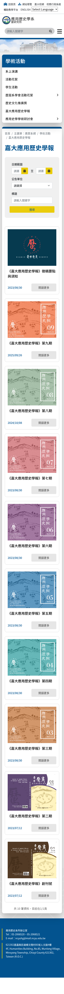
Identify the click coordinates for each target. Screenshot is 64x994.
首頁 (7, 133)
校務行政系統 (54, 4)
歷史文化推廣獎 (16, 103)
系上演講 (11, 71)
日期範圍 (17, 164)
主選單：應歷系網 (25, 133)
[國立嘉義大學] (19, 20)
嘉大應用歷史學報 (17, 111)
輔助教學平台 (11, 9)
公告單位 (17, 179)
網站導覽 (27, 4)
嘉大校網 (39, 4)
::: (3, 926)
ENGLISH (26, 9)
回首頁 (12, 4)
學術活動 (45, 133)
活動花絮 (11, 79)
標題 (14, 194)
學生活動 (11, 87)
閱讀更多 (43, 287)
